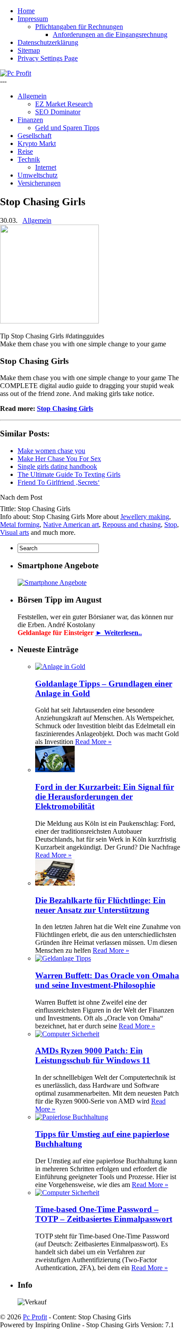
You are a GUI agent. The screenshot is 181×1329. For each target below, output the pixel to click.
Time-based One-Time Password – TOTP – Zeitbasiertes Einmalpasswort (103, 1214)
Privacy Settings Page (48, 58)
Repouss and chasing (131, 524)
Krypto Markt (37, 143)
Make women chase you (51, 450)
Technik (29, 159)
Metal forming (20, 524)
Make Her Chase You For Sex (59, 458)
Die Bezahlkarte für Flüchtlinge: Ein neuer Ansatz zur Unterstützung (100, 905)
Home (26, 11)
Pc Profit (35, 1317)
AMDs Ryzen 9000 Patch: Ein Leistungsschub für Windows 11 (92, 1055)
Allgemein (32, 96)
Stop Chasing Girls (65, 408)
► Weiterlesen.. (118, 632)
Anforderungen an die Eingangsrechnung (110, 34)
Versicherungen (39, 183)
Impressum (33, 18)
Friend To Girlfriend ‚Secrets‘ (59, 482)
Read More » (93, 741)
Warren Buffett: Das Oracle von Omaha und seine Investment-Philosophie (107, 980)
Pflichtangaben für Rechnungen (79, 26)
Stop (170, 524)
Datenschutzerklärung (48, 42)
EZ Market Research (64, 104)
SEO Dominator (57, 112)
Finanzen (30, 119)
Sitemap (29, 50)
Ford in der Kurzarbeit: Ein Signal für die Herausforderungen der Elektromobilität (104, 796)
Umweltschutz (38, 175)
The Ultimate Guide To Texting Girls (69, 474)
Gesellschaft (34, 135)
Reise (25, 151)
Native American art (71, 524)
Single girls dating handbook (57, 466)
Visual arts (14, 532)
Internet (45, 167)
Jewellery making (144, 516)
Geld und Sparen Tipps (67, 127)
